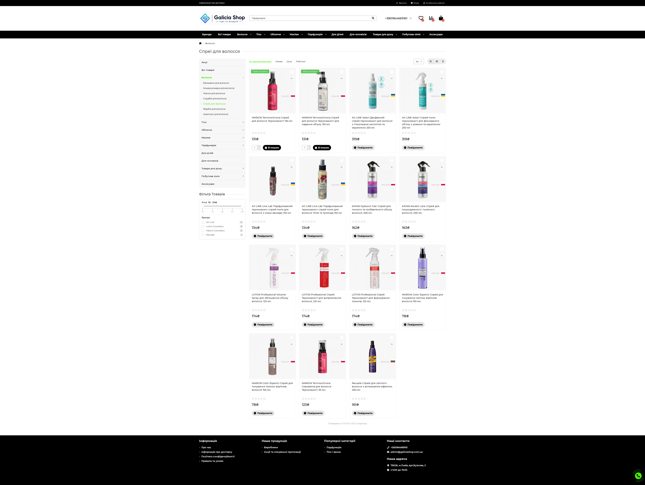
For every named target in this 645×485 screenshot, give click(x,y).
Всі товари (224, 34)
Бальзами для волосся (216, 83)
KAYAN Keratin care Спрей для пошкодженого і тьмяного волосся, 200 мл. (420, 209)
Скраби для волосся (214, 98)
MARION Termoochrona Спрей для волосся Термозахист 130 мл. (272, 119)
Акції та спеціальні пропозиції (282, 452)
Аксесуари (436, 34)
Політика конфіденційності (218, 456)
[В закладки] (291, 72)
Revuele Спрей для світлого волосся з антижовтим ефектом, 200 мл (372, 386)
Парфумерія (315, 34)
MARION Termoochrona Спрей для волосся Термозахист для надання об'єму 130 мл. (320, 121)
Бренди (206, 34)
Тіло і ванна (334, 452)
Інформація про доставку (212, 3)
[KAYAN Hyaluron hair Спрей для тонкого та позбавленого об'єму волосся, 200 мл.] (372, 179)
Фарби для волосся (214, 109)
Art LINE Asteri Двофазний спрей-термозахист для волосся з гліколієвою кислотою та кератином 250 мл (372, 122)
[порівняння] (291, 78)
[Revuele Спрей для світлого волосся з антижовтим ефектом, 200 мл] (372, 356)
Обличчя (275, 34)
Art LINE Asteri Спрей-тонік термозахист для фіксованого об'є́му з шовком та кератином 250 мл (421, 122)
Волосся (242, 34)
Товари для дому (383, 34)
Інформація (208, 441)
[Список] (437, 61)
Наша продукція (274, 441)
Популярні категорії (339, 441)
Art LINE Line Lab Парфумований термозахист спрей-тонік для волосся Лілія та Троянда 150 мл (322, 209)
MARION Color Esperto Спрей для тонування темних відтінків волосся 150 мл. (272, 386)
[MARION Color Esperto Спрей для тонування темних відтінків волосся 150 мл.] (272, 356)
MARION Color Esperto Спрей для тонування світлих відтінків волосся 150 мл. (422, 298)
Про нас (206, 447)
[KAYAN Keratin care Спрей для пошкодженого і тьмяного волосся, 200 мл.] (422, 179)
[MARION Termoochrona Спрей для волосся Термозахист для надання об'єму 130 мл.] (322, 91)
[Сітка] (430, 61)
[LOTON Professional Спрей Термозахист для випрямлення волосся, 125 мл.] (322, 268)
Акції (204, 62)
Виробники (271, 447)
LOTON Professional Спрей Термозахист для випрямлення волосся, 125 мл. (321, 298)
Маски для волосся (214, 93)
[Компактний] (443, 61)
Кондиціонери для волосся (218, 88)
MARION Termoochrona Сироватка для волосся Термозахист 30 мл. (316, 386)
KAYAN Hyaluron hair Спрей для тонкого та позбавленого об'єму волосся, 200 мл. (372, 209)
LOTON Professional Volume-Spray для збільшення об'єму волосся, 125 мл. (270, 298)
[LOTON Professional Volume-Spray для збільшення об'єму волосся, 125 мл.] (272, 268)
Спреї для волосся (214, 103)
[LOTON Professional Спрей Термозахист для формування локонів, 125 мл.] (372, 268)
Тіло (258, 34)
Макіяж (294, 34)
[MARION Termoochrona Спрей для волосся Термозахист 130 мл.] (272, 91)
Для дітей (337, 34)
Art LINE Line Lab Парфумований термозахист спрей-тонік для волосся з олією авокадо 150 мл (272, 209)
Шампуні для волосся (215, 114)
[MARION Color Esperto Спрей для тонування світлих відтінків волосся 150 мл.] (422, 268)
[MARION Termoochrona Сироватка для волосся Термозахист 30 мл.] (322, 356)
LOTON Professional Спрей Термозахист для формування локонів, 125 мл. (371, 298)
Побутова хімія (411, 34)
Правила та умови (212, 461)
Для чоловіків (358, 34)
